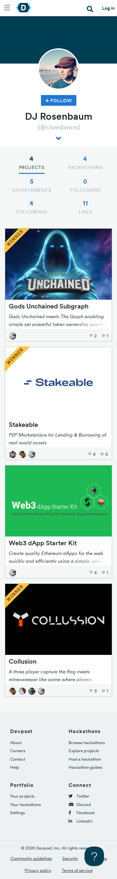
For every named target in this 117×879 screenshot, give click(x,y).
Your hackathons (25, 804)
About (15, 742)
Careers (17, 750)
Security (70, 858)
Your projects (22, 796)
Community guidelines (31, 858)
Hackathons (85, 162)
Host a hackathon (85, 759)
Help (14, 767)
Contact (17, 759)
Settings (17, 812)
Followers (85, 185)
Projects (32, 162)
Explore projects (84, 750)
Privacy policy (38, 870)
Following (31, 207)
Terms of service (77, 870)
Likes (85, 207)
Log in (108, 8)
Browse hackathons (87, 742)
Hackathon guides (85, 767)
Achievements (31, 185)
